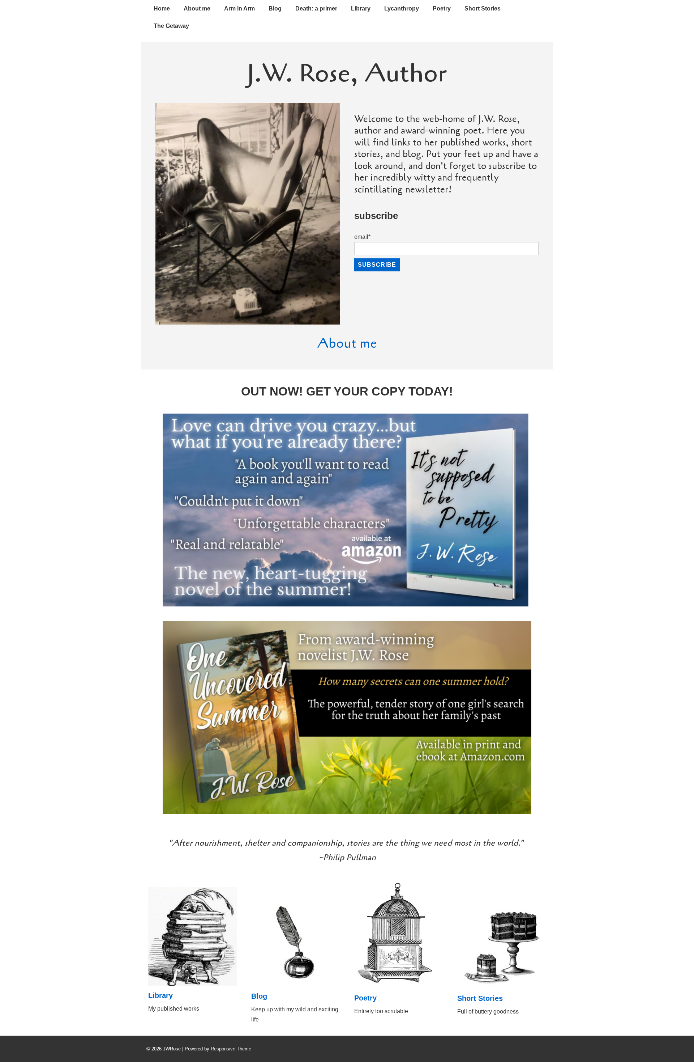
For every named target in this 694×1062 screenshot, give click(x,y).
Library (360, 8)
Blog (275, 8)
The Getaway (171, 26)
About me (197, 8)
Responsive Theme (231, 1049)
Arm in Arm (239, 8)
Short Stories (482, 8)
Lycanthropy (401, 8)
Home (162, 8)
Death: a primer (316, 8)
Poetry (442, 8)
